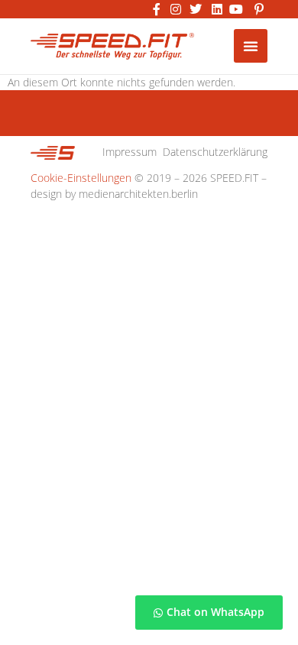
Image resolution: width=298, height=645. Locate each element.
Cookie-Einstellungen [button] (81, 177)
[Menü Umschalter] (250, 46)
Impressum (129, 151)
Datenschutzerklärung (215, 151)
